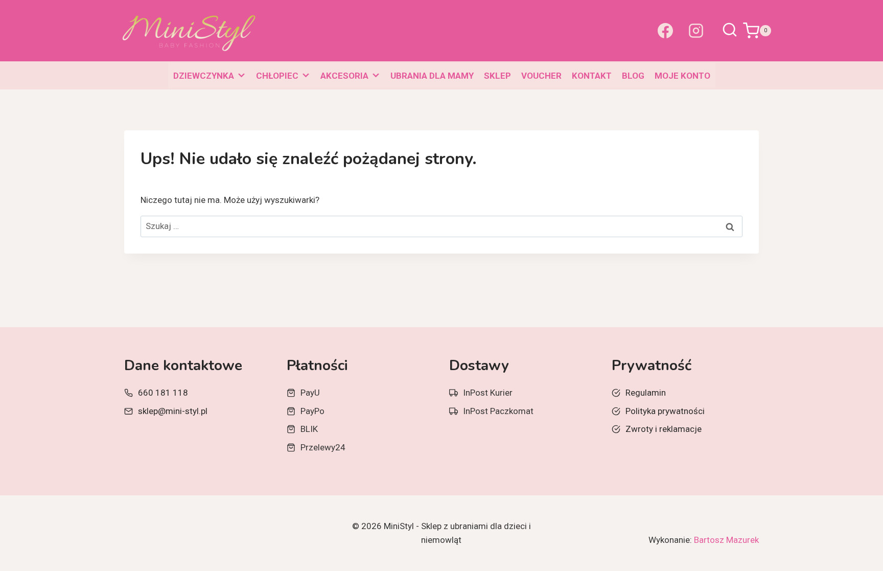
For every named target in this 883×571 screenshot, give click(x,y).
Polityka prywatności (665, 411)
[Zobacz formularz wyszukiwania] (730, 30)
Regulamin (645, 392)
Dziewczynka (203, 76)
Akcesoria (344, 76)
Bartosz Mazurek (726, 540)
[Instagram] (696, 30)
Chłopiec (277, 76)
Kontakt (592, 76)
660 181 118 (163, 392)
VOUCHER (541, 76)
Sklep (497, 76)
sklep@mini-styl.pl (172, 411)
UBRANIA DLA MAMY (432, 76)
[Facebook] (665, 30)
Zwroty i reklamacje (663, 429)
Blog (633, 76)
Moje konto (682, 76)
